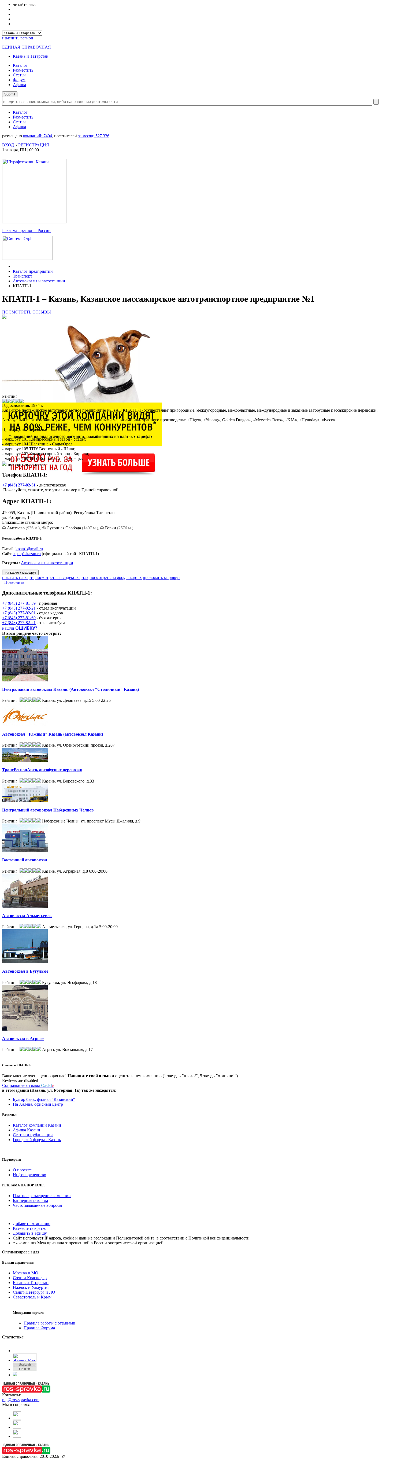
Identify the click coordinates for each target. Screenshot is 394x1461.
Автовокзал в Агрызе (23, 1038)
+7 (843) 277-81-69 (19, 617)
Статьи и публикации (33, 1134)
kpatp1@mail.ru (29, 549)
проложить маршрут (161, 577)
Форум (19, 80)
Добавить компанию (31, 1223)
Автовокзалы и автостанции (39, 281)
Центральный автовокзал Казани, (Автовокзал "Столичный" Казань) (70, 689)
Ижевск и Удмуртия (31, 1287)
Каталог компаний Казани (37, 1125)
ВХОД (8, 145)
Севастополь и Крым (32, 1297)
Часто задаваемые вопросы (37, 1205)
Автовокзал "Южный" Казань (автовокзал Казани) (52, 734)
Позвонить (13, 582)
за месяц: (93, 136)
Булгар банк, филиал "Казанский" (44, 1099)
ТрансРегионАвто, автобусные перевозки (42, 770)
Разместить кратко (29, 1228)
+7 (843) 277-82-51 (19, 485)
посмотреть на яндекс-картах (61, 577)
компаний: (37, 136)
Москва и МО (25, 1273)
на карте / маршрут (20, 572)
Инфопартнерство (29, 1174)
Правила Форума (39, 1328)
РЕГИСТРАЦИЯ (33, 145)
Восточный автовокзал (24, 860)
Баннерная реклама (30, 1200)
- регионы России (26, 230)
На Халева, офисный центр (38, 1104)
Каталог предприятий (33, 271)
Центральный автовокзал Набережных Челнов (48, 810)
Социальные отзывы (28, 1085)
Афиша (19, 84)
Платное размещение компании (42, 1195)
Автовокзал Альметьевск (27, 915)
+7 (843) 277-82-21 (19, 608)
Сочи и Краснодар (30, 1277)
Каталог (20, 65)
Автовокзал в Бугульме (25, 971)
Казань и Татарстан (31, 56)
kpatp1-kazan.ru (27, 553)
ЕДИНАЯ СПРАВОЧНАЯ (26, 47)
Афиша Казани (26, 1130)
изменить (17, 38)
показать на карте (18, 577)
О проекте (22, 1170)
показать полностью (26, 464)
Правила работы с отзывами (49, 1323)
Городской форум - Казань (37, 1139)
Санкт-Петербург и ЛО (34, 1292)
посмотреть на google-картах (116, 577)
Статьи (19, 75)
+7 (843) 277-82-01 (19, 613)
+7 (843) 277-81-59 (19, 603)
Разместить (23, 70)
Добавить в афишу (30, 1233)
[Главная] (14, 266)
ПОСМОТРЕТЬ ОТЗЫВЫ (26, 312)
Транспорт (22, 276)
